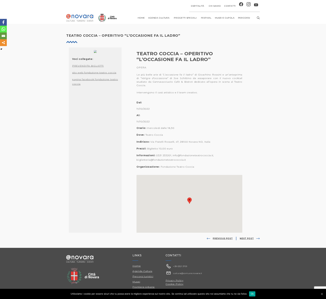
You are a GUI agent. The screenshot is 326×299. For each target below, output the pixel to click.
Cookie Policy (174, 284)
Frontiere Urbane (143, 286)
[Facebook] (3, 22)
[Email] (3, 35)
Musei (136, 281)
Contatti (230, 6)
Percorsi (244, 17)
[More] (3, 42)
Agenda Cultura (142, 271)
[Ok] (321, 294)
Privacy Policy (174, 280)
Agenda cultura (159, 17)
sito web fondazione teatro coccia (94, 72)
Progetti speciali (185, 17)
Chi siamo (215, 6)
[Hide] (1, 49)
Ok (252, 293)
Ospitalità (197, 6)
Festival (206, 17)
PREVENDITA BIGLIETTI (88, 65)
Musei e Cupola (225, 17)
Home (141, 17)
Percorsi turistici (142, 276)
